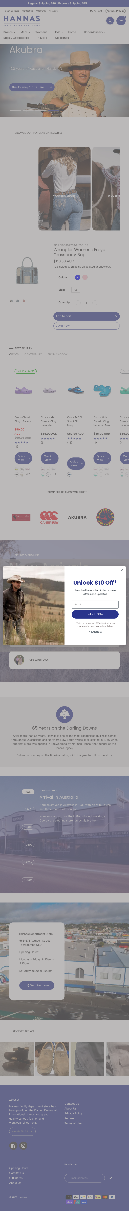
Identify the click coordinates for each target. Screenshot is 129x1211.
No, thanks (95, 631)
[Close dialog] (122, 570)
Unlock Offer (95, 614)
